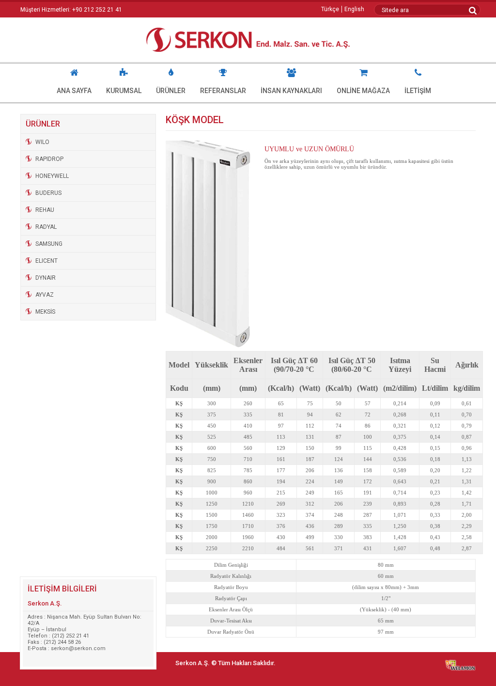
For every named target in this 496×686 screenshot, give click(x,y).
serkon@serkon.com (78, 648)
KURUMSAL (123, 91)
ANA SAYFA (74, 91)
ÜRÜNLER (171, 91)
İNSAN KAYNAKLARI (291, 91)
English (354, 9)
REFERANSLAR (223, 91)
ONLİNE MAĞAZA (363, 91)
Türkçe (330, 9)
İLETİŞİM (417, 91)
